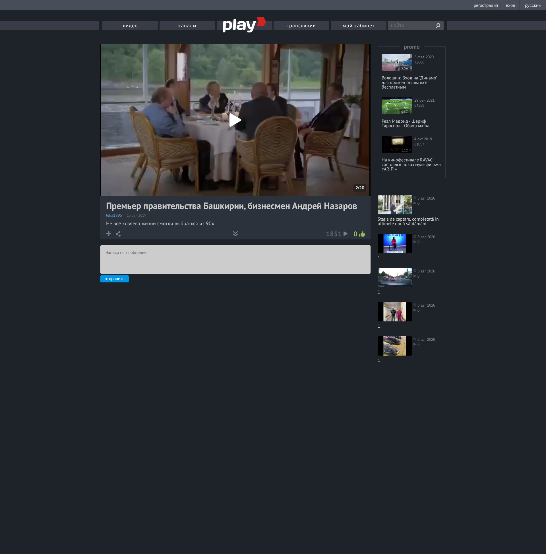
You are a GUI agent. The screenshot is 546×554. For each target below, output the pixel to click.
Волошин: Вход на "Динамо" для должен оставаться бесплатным (409, 82)
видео (130, 25)
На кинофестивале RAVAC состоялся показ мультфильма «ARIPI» (411, 164)
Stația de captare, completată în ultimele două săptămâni (408, 221)
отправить (115, 278)
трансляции (301, 25)
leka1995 (114, 215)
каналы (187, 25)
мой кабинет (359, 25)
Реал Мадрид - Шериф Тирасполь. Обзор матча (405, 123)
